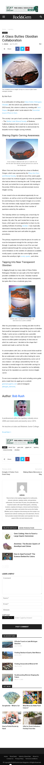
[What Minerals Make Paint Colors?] (32, 697)
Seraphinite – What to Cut (10, 706)
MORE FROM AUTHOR (26, 528)
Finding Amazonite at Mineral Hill (26, 664)
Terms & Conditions (31, 759)
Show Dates (13, 756)
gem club (20, 447)
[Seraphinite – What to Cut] (11, 697)
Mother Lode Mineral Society (16, 121)
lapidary (36, 447)
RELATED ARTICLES (10, 528)
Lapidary (10, 29)
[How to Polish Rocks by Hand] (11, 718)
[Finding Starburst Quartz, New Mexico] (7, 655)
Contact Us (10, 759)
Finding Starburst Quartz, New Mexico (28, 652)
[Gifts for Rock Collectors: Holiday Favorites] (32, 718)
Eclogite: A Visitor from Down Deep (10, 473)
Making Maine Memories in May (32, 473)
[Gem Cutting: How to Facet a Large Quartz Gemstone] (7, 536)
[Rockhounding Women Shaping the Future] (7, 677)
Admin (6, 44)
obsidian (25, 226)
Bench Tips (12, 447)
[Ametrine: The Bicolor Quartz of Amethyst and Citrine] (7, 546)
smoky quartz (25, 256)
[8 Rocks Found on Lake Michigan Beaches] (7, 644)
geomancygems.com (9, 384)
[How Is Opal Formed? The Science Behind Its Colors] (7, 556)
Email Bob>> (6, 432)
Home (4, 29)
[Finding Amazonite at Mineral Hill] (7, 666)
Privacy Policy (19, 759)
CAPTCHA (6, 615)
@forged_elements (8, 387)
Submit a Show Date (25, 756)
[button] (41, 17)
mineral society (7, 450)
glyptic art (28, 447)
